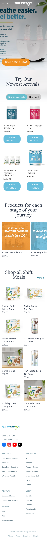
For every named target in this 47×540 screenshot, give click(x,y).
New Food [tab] (34, 97)
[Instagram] (9, 445)
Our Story (29, 496)
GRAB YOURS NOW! (16, 62)
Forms (28, 485)
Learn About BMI (32, 476)
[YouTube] (15, 445)
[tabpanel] (23, 147)
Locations (29, 500)
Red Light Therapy (9, 471)
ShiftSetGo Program (10, 458)
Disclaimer (26, 536)
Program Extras (32, 467)
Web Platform (7, 520)
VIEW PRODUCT (12, 139)
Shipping (36, 536)
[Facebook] (4, 445)
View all (41, 278)
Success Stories (8, 496)
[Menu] (3, 4)
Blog (27, 458)
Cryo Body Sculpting (10, 467)
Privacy (10, 536)
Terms (18, 536)
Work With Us (31, 509)
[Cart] (44, 3)
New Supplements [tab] (16, 97)
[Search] (8, 3)
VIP (3, 511)
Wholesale (30, 513)
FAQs (28, 480)
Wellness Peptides (9, 476)
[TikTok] (20, 445)
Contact (29, 505)
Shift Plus (5, 463)
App (3, 516)
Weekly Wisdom (32, 471)
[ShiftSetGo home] (11, 428)
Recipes (29, 463)
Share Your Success (10, 500)
